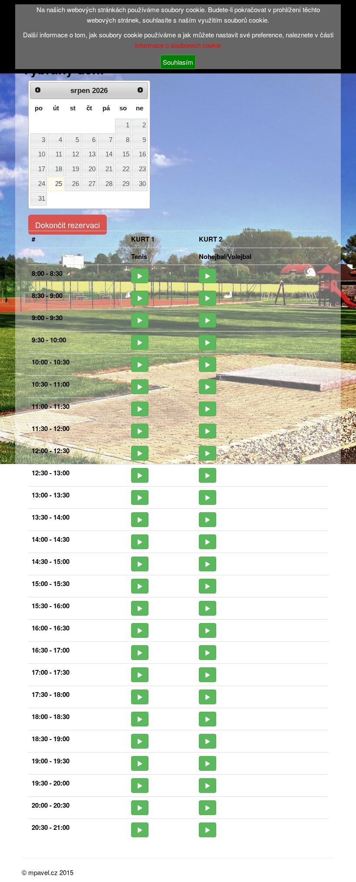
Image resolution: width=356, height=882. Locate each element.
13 (92, 154)
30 (142, 183)
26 (75, 183)
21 (108, 169)
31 (41, 198)
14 (108, 154)
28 (108, 183)
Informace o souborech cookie (178, 45)
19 (75, 169)
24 (41, 183)
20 (92, 169)
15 (125, 154)
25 (58, 183)
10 (41, 154)
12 (75, 154)
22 (125, 169)
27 (92, 183)
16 (142, 154)
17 (41, 169)
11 (59, 154)
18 (58, 169)
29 (125, 183)
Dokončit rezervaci (67, 224)
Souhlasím (178, 61)
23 (142, 169)
